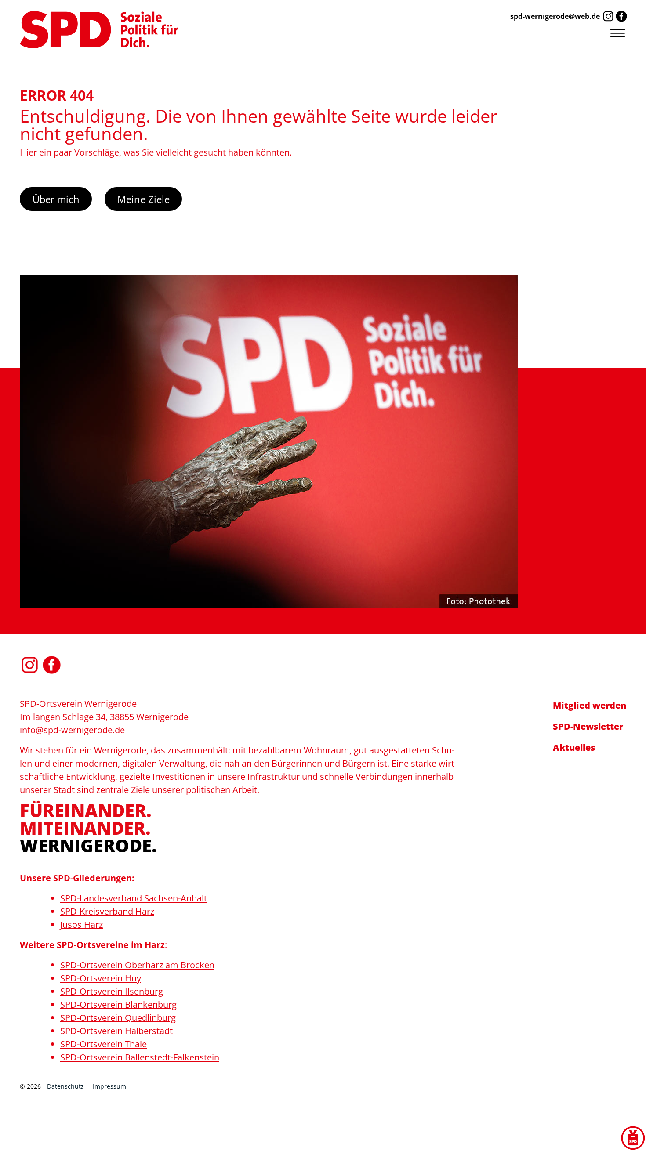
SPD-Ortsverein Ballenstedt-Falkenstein (139, 1057)
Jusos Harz (81, 924)
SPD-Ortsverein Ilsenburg (111, 991)
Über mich (56, 199)
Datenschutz (65, 1086)
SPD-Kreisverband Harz (107, 911)
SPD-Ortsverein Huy (100, 978)
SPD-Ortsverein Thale (103, 1044)
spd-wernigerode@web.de (555, 16)
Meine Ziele (143, 199)
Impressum (109, 1086)
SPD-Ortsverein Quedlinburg (118, 1018)
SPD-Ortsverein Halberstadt (116, 1031)
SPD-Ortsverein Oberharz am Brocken (137, 965)
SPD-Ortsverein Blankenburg (118, 1004)
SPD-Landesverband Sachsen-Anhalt (133, 898)
